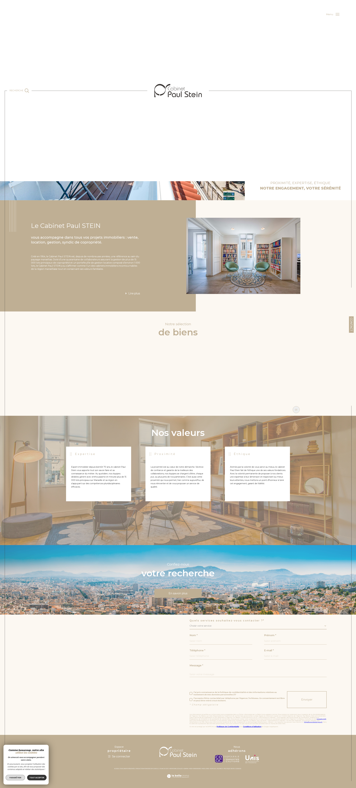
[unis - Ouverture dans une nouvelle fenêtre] (252, 759)
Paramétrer (15, 777)
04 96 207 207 (35, 661)
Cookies (238, 768)
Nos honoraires (195, 768)
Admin (185, 768)
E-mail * (269, 650)
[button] (183, 366)
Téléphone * (197, 650)
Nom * (194, 635)
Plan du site (164, 768)
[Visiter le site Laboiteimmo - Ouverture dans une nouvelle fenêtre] (178, 779)
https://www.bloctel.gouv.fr (313, 722)
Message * (196, 665)
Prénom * (270, 635)
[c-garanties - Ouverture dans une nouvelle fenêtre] (228, 759)
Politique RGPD (229, 768)
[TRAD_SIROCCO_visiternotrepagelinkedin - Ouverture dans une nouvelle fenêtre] (29, 713)
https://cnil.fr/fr (321, 719)
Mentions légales (175, 768)
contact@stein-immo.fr (42, 667)
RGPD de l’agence (216, 768)
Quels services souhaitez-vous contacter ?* (227, 620)
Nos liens (205, 768)
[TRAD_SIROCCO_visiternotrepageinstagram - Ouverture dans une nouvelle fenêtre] (39, 713)
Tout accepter (36, 777)
